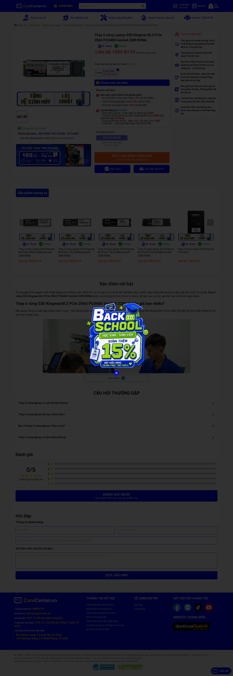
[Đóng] (116, 373)
